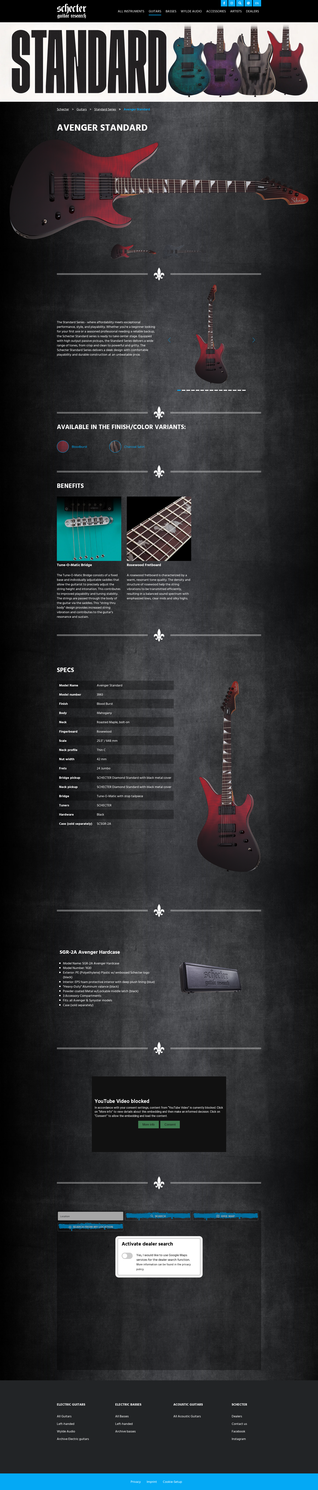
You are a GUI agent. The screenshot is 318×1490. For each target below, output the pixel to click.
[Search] (240, 3)
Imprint (152, 1481)
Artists (236, 11)
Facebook (238, 1431)
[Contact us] (248, 3)
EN (257, 3)
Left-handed (65, 1423)
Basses (171, 11)
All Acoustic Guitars (187, 1416)
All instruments (131, 11)
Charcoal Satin (134, 446)
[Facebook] (224, 3)
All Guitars (64, 1416)
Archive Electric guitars (73, 1438)
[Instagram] (232, 3)
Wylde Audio (191, 11)
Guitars (155, 11)
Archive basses (125, 1431)
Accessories (216, 11)
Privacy (136, 1481)
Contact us (239, 1423)
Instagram (239, 1438)
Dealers (252, 11)
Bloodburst (79, 446)
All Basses (122, 1416)
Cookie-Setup (172, 1481)
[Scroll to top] (310, 1480)
